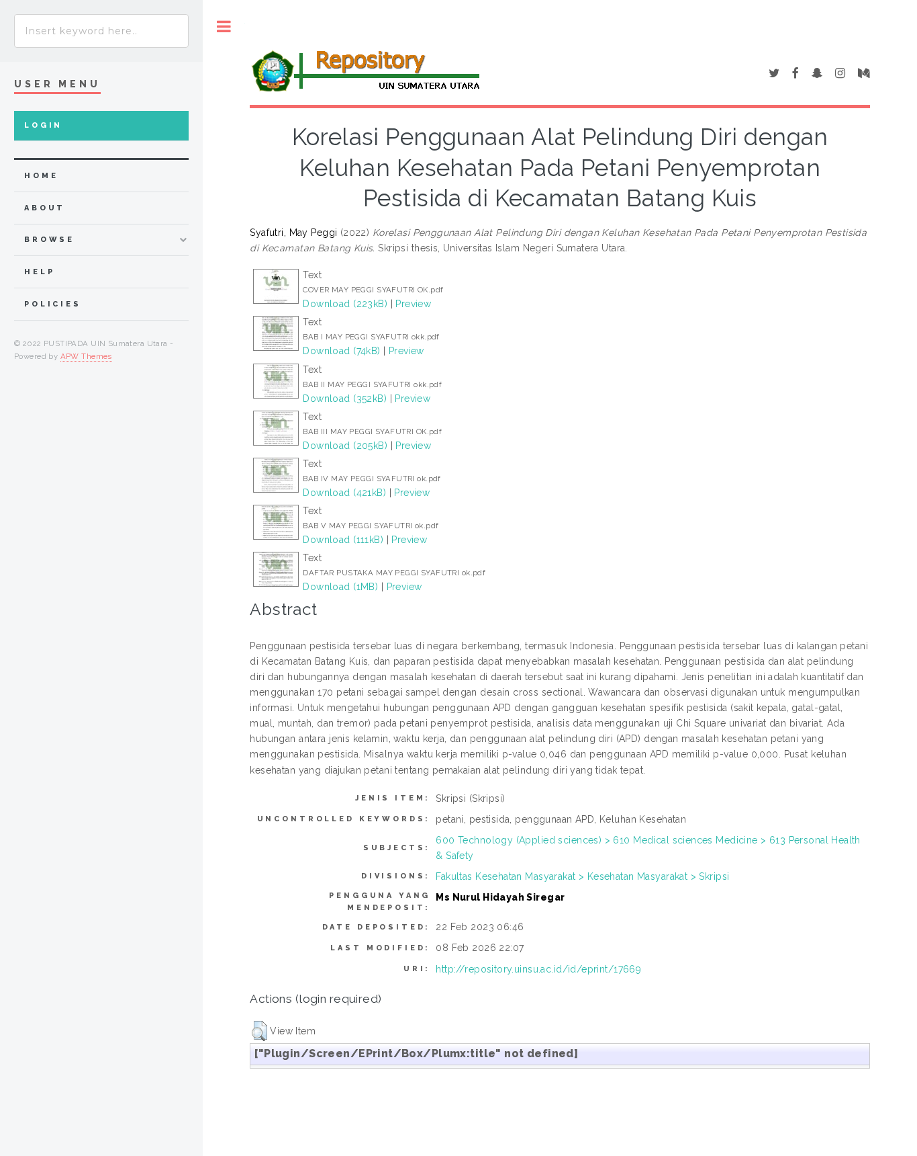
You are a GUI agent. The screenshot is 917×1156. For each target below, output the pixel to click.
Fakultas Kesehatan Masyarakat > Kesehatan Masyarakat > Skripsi (582, 876)
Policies (52, 304)
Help (39, 271)
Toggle (224, 26)
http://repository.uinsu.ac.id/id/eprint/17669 (538, 969)
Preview (413, 303)
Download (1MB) (340, 586)
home (41, 175)
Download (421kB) (344, 492)
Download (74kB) (341, 350)
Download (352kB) (345, 398)
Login (43, 125)
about (44, 208)
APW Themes (86, 356)
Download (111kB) (343, 539)
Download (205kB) (345, 445)
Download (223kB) (345, 303)
